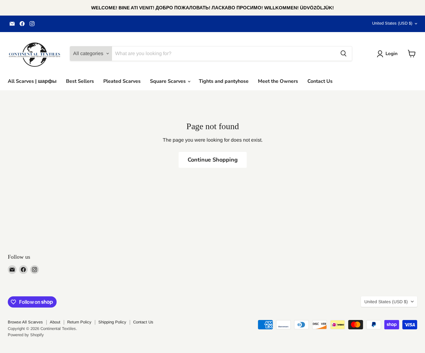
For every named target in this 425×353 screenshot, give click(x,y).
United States (392, 23)
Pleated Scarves (122, 81)
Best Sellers (80, 81)
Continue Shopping (213, 159)
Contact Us (320, 81)
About (55, 322)
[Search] (343, 53)
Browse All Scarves (25, 322)
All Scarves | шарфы (32, 81)
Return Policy (79, 322)
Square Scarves (168, 81)
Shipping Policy (112, 322)
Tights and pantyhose (224, 81)
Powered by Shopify (26, 334)
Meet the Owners (278, 81)
